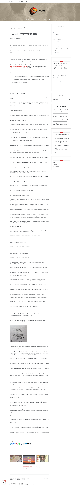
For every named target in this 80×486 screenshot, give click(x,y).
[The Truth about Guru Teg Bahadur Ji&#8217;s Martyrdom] (29, 459)
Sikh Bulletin (39, 19)
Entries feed (55, 164)
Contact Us (21, 1)
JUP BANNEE (55, 83)
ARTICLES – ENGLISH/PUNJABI (59, 63)
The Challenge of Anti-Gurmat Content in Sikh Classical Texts (62, 147)
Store (26, 1)
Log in (54, 162)
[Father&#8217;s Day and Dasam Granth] (42, 458)
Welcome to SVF (56, 88)
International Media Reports (58, 79)
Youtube (32, 19)
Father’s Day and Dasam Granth (42, 462)
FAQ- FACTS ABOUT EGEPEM (58, 75)
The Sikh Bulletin (57, 81)
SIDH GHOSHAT (57, 85)
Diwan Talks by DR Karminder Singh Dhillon (61, 71)
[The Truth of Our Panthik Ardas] (16, 458)
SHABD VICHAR (12, 25)
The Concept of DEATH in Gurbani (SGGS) (61, 30)
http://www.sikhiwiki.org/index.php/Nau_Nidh (18, 66)
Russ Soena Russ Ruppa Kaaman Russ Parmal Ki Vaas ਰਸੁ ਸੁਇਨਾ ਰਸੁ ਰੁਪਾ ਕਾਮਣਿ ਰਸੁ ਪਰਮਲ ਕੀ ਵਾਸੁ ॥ (19, 479)
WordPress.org (55, 168)
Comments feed (56, 166)
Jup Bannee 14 (46, 478)
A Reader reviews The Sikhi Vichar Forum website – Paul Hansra (60, 116)
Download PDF (47, 19)
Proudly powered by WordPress (15, 484)
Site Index (10, 1)
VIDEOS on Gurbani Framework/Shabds (60, 87)
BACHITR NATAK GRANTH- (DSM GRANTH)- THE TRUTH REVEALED (60, 68)
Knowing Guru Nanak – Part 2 (62, 109)
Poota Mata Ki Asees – (57, 34)
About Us (15, 1)
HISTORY (54, 77)
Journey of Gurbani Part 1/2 (58, 39)
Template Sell (31, 484)
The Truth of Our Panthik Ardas (15, 462)
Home (27, 19)
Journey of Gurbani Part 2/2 (58, 44)
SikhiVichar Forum (18, 30)
